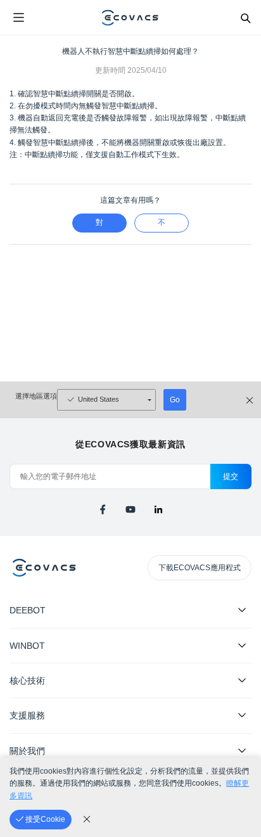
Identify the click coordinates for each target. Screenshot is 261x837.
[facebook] (102, 509)
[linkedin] (158, 509)
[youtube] (130, 509)
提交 (231, 476)
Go (175, 399)
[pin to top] (238, 664)
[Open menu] (18, 18)
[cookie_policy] (87, 819)
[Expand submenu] (241, 609)
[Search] (245, 17)
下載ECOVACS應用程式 (199, 567)
